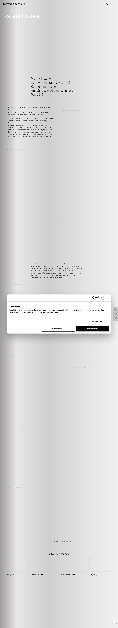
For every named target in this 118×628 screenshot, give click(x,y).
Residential (14, 10)
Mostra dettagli (98, 322)
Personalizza (57, 329)
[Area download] (115, 309)
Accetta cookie (93, 329)
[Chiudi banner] (108, 298)
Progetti (5, 10)
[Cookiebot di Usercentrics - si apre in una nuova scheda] (94, 298)
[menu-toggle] (113, 4)
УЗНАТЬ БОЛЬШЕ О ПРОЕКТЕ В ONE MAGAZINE (59, 541)
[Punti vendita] (115, 314)
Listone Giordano (14, 4)
